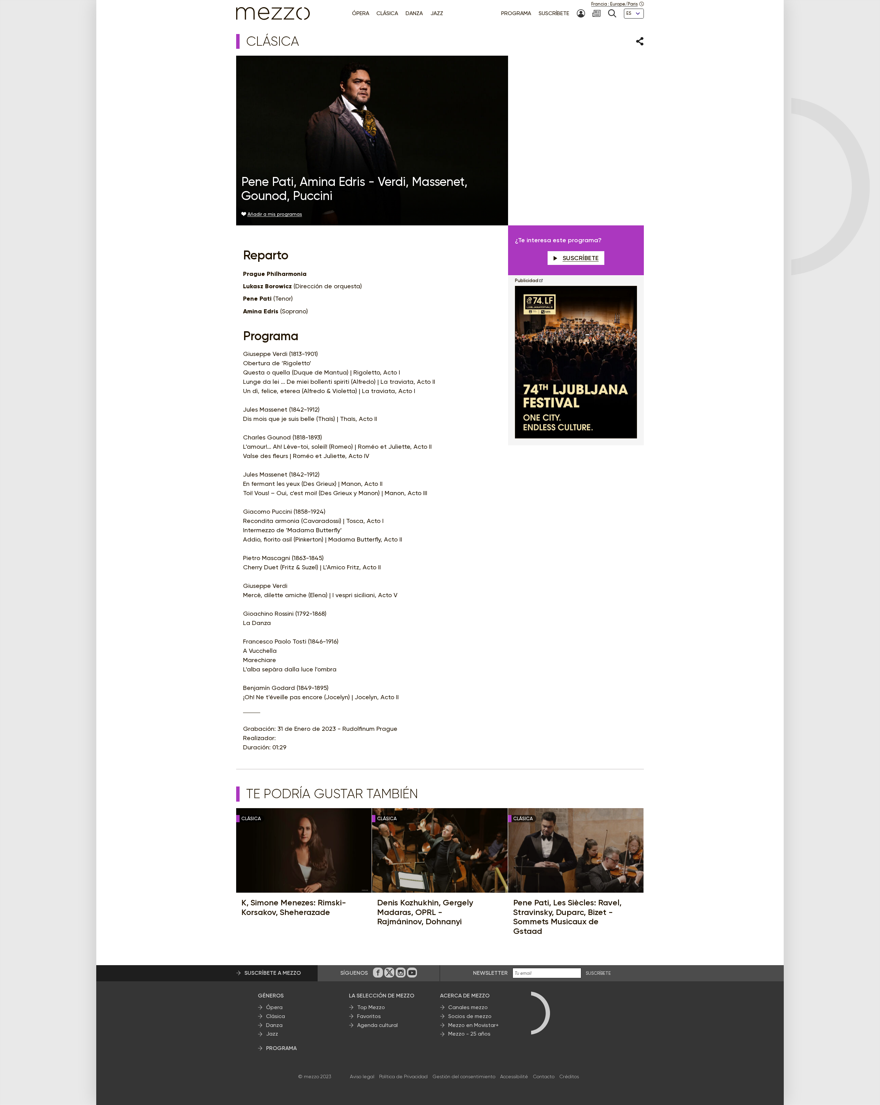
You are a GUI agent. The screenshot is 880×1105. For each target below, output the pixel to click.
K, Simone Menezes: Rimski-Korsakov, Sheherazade (293, 907)
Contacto (543, 1076)
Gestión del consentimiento (463, 1076)
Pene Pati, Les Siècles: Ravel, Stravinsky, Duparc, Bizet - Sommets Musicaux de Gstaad (567, 917)
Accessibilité (514, 1076)
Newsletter (490, 973)
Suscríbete (581, 258)
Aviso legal (362, 1076)
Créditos (569, 1076)
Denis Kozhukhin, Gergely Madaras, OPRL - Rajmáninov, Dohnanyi (425, 912)
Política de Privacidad (403, 1076)
